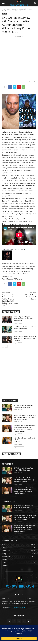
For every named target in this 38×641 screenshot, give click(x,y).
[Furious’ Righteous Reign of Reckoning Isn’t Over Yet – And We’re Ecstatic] (7, 319)
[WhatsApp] (23, 87)
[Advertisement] (19, 57)
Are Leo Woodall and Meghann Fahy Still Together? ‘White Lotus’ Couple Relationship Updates (25, 417)
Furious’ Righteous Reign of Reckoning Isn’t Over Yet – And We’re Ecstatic (23, 318)
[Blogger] (9, 621)
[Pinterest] (19, 87)
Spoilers (9, 9)
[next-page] (6, 346)
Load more (18, 448)
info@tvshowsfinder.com (17, 607)
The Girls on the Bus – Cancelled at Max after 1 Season (28, 297)
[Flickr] (19, 621)
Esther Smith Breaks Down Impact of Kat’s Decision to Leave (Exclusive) (24, 440)
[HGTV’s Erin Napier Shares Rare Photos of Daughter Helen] (7, 408)
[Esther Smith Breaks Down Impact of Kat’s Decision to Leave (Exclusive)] (7, 440)
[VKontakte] (28, 621)
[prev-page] (3, 346)
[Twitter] (14, 87)
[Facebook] (10, 87)
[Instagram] (24, 621)
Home (3, 9)
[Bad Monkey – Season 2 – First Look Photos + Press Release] (7, 329)
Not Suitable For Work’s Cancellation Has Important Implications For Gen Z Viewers (25, 338)
